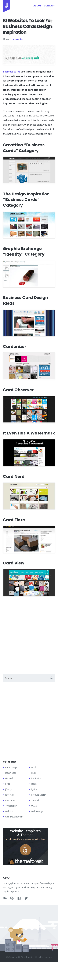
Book (33, 767)
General (9, 778)
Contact (49, 5)
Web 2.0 (9, 811)
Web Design (37, 811)
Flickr (33, 772)
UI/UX (34, 805)
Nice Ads (9, 794)
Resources (10, 800)
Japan (34, 783)
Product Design (38, 794)
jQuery (8, 789)
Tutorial (35, 800)
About (37, 5)
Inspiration (18, 39)
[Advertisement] (29, 630)
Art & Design (11, 767)
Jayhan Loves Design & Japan (6, 6)
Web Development (14, 816)
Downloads (10, 772)
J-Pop (7, 783)
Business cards (11, 71)
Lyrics (34, 789)
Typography (11, 805)
